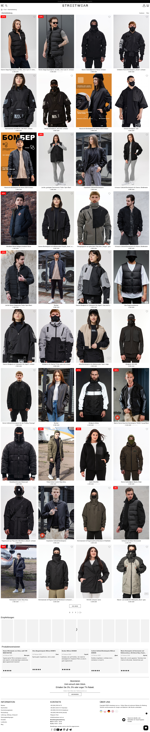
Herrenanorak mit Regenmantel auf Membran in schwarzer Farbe (56, 600)
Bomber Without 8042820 (69, 651)
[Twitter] (61, 730)
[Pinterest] (64, 730)
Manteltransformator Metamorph (19, 482)
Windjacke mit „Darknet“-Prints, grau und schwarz (56, 364)
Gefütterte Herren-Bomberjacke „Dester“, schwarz (131, 69)
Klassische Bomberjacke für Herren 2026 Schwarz (18, 187)
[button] (34, 17)
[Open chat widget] (145, 727)
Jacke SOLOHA (93, 482)
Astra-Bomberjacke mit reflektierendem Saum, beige (94, 364)
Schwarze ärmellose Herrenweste (131, 541)
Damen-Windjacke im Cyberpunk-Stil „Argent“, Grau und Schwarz (94, 305)
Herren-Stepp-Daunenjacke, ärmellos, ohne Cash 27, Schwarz (56, 69)
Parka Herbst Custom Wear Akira (56, 482)
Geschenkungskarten (7, 710)
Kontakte (3, 719)
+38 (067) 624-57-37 (56, 707)
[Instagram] (54, 730)
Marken (3, 705)
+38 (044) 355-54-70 (56, 705)
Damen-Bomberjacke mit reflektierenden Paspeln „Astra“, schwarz (56, 246)
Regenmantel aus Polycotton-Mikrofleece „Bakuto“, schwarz (19, 541)
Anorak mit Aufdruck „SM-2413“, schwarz (56, 128)
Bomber (56, 305)
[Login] (144, 5)
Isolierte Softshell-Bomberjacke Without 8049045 (103, 651)
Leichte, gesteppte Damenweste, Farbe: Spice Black (56, 187)
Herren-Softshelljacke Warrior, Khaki (131, 482)
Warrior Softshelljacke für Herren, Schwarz (94, 69)
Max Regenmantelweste (131, 305)
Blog (2, 724)
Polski (105, 711)
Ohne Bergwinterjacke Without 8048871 (44, 651)
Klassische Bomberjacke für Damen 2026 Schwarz (93, 128)
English (112, 711)
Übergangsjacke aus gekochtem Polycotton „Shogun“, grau (94, 246)
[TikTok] (67, 730)
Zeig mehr (75, 606)
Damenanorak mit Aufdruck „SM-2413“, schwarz (18, 128)
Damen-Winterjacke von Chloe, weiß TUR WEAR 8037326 (15, 651)
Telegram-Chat (54, 715)
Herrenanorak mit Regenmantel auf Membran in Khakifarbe (94, 541)
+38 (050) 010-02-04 (56, 710)
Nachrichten (4, 707)
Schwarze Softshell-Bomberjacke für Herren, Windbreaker (131, 246)
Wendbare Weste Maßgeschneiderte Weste (18, 246)
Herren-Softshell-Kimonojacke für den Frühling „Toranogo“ (18, 423)
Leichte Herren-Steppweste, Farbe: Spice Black (18, 305)
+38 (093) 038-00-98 (56, 712)
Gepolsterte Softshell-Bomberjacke (94, 187)
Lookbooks (4, 722)
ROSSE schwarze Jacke (94, 600)
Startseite (1, 9)
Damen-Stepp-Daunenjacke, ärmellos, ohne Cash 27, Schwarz (19, 69)
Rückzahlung (4, 712)
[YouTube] (58, 730)
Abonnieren (75, 694)
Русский (116, 711)
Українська (101, 711)
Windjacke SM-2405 (131, 364)
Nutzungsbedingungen (7, 717)
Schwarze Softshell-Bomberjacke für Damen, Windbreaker (131, 187)
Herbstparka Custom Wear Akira (18, 600)
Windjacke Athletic (94, 423)
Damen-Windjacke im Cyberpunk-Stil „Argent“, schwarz (18, 364)
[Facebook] (51, 730)
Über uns (105, 702)
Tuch (5, 9)
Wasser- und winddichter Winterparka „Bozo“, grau (131, 600)
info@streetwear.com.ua (57, 717)
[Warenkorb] (147, 5)
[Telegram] (70, 730)
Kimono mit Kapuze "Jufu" (131, 128)
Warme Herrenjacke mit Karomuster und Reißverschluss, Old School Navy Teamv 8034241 (133, 652)
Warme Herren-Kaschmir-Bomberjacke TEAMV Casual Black (131, 423)
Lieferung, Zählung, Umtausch (9, 715)
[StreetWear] (75, 5)
